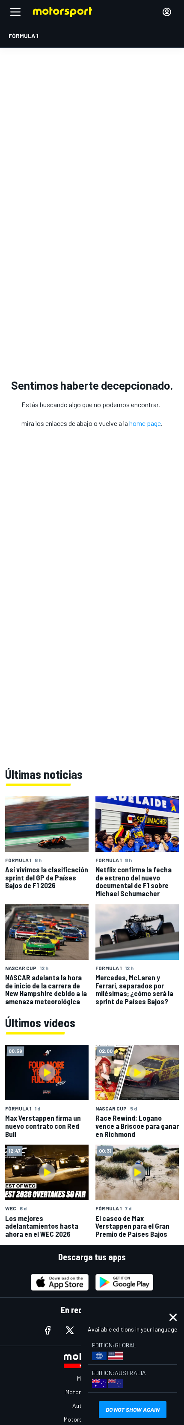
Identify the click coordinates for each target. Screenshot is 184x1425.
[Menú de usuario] (166, 11)
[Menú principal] (15, 12)
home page (145, 423)
